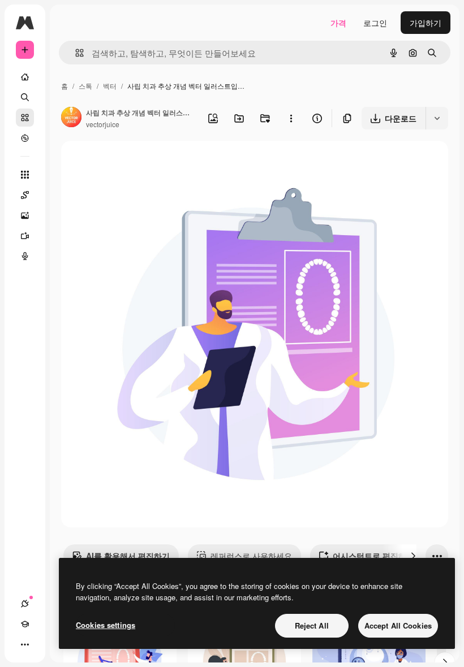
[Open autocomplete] (75, 53)
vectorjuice (102, 124)
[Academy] (25, 624)
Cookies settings (105, 625)
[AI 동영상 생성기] (25, 236)
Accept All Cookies (398, 625)
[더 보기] (25, 644)
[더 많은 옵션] (291, 118)
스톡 (85, 85)
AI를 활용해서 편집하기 (128, 555)
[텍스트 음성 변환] (25, 256)
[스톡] (25, 118)
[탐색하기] (25, 138)
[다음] (413, 555)
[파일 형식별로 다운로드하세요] (437, 118)
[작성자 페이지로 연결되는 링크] (71, 118)
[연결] (25, 604)
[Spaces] (25, 195)
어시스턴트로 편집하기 (373, 555)
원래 (126, 162)
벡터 (110, 85)
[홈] (25, 77)
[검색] (25, 97)
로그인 (375, 22)
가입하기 (425, 22)
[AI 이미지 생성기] (25, 215)
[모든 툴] (25, 175)
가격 (338, 22)
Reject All (312, 625)
